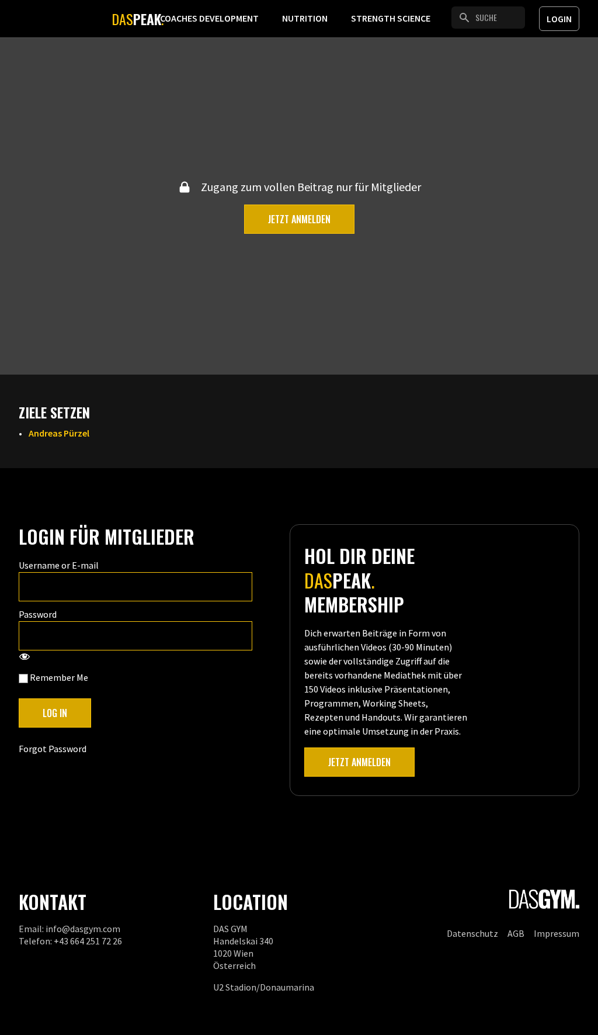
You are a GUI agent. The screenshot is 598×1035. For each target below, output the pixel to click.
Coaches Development (209, 18)
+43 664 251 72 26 (88, 941)
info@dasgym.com (83, 928)
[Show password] (24, 657)
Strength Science (390, 18)
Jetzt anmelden (299, 219)
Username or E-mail (59, 565)
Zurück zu (63, 59)
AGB (515, 933)
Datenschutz (472, 933)
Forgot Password (52, 748)
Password (38, 614)
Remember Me (58, 677)
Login (559, 19)
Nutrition (305, 18)
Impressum (556, 933)
